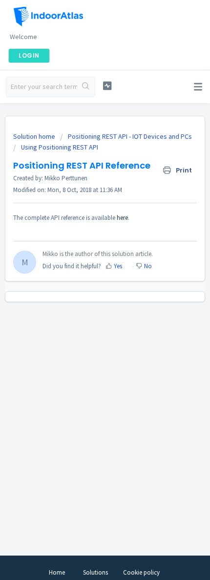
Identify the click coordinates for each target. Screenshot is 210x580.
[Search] (86, 87)
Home (57, 572)
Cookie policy (141, 572)
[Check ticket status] (107, 86)
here (122, 218)
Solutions (95, 572)
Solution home (35, 136)
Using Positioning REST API (59, 147)
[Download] (87, 284)
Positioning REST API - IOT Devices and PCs (130, 136)
